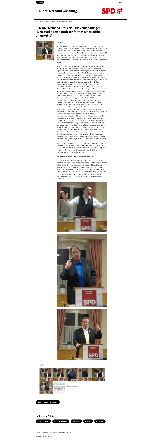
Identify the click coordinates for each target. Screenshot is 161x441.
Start (37, 21)
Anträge (88, 421)
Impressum (53, 432)
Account (69, 432)
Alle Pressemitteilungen (47, 402)
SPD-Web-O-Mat (47, 436)
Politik (41, 21)
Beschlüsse (76, 421)
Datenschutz (61, 432)
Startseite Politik (43, 421)
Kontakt (38, 432)
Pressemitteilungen (50, 21)
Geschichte (100, 421)
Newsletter (45, 432)
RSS (75, 432)
